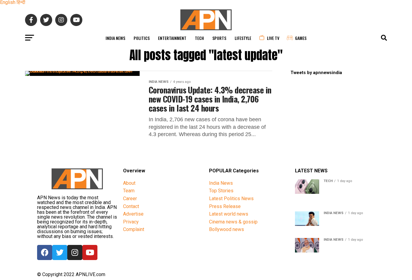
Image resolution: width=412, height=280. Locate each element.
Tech (199, 38)
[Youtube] (89, 252)
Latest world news (228, 214)
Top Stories (221, 191)
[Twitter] (59, 252)
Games (300, 38)
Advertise (133, 214)
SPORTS (219, 38)
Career (130, 198)
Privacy (131, 222)
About (129, 183)
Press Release (225, 206)
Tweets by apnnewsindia (316, 72)
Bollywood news (226, 229)
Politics (142, 38)
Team (129, 191)
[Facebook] (44, 252)
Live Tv (273, 38)
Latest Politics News (231, 198)
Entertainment (172, 38)
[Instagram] (74, 252)
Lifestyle (243, 38)
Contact (131, 206)
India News (115, 38)
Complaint (133, 229)
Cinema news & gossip (233, 222)
